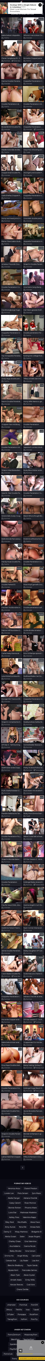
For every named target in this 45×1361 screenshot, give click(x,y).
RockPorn (34, 1314)
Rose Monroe (30, 1203)
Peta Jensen (23, 1193)
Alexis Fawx (35, 1222)
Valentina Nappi (29, 1217)
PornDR (34, 1305)
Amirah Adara (15, 1280)
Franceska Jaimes (29, 1270)
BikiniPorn (15, 1339)
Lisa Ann (35, 1261)
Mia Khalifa (22, 1222)
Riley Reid (9, 1222)
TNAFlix (6, 38)
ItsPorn (24, 1319)
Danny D (7, 1232)
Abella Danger (14, 1198)
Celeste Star (11, 1261)
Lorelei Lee (9, 1193)
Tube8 (28, 152)
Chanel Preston (30, 1188)
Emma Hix (9, 1256)
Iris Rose (38, 1022)
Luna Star (12, 1212)
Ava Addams (15, 1246)
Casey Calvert (15, 1203)
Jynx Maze (36, 1193)
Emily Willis (30, 1280)
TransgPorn (12, 1319)
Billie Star (17, 61)
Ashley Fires (14, 1217)
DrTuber (10, 1314)
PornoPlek (16, 1359)
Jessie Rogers (34, 1236)
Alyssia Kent (13, 1270)
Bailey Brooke (15, 1251)
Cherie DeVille (22, 1289)
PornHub (7, 61)
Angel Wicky (22, 1256)
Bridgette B (36, 1232)
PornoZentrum (14, 1335)
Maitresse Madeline (28, 1212)
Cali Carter (36, 1256)
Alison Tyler (15, 1275)
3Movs (9, 1310)
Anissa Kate (35, 1227)
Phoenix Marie (31, 1208)
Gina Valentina (30, 1241)
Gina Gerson (30, 1251)
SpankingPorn (16, 1344)
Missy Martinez (21, 1232)
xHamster (29, 38)
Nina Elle (22, 1227)
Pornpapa (22, 1314)
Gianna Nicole (30, 1246)
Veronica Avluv (14, 1188)
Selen (22, 1236)
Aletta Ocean (10, 1236)
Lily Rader (24, 1261)
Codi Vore (31, 1285)
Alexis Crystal (29, 1275)
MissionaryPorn (30, 1335)
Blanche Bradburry (15, 1265)
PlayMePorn (15, 1349)
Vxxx (28, 1310)
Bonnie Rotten (14, 1208)
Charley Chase (15, 1241)
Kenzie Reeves (16, 1285)
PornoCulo (8, 1354)
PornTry (34, 1319)
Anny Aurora (10, 1227)
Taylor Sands (32, 1265)
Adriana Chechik (30, 1198)
